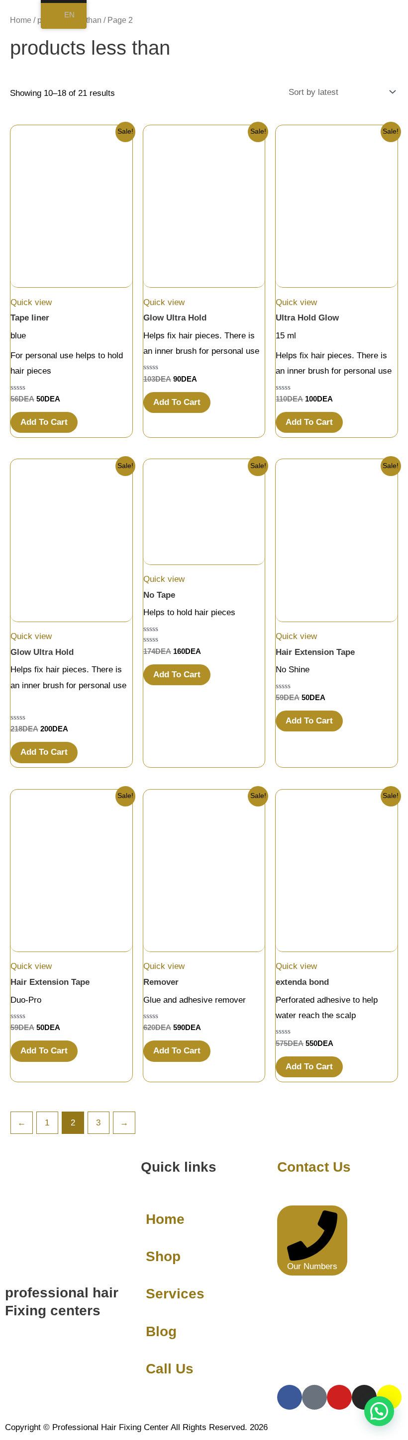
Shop (163, 1256)
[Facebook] (289, 1397)
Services (175, 1293)
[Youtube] (339, 1397)
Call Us (170, 1368)
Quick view (31, 302)
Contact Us (314, 1167)
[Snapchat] (389, 1397)
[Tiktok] (314, 1397)
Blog (161, 1331)
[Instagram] (364, 1397)
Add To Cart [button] (44, 422)
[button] (379, 1411)
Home (20, 20)
